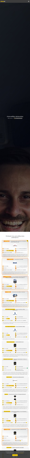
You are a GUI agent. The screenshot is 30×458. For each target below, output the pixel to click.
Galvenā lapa (11, 118)
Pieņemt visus (15, 455)
